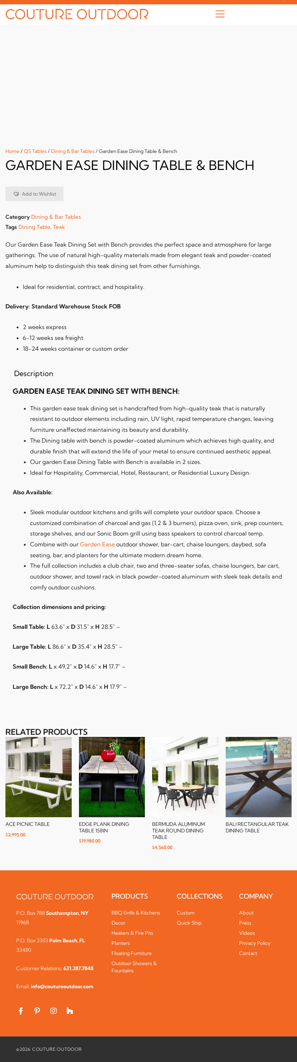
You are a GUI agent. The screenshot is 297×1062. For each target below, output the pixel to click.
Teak (59, 226)
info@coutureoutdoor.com (62, 986)
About (246, 913)
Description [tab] (33, 373)
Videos (247, 933)
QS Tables (35, 151)
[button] (220, 14)
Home (12, 151)
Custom (186, 913)
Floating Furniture (132, 953)
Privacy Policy (255, 943)
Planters (121, 943)
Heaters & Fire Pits (132, 933)
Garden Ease (97, 544)
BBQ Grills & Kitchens (136, 913)
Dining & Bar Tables (73, 151)
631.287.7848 (78, 968)
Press (245, 923)
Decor (118, 923)
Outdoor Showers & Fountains (134, 966)
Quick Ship (189, 923)
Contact (248, 953)
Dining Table (34, 226)
